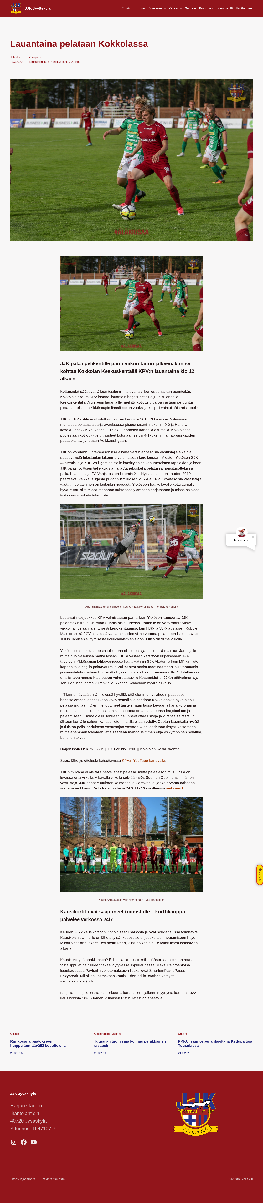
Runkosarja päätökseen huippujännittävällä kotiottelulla (38, 1043)
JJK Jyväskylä (38, 8)
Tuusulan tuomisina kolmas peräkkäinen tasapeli (130, 1043)
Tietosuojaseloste (22, 1179)
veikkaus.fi (175, 788)
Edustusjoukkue (39, 61)
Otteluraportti (102, 1033)
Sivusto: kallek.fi (241, 1179)
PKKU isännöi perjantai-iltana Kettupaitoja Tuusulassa (215, 1043)
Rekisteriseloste (53, 1179)
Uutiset (75, 61)
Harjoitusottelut (59, 61)
